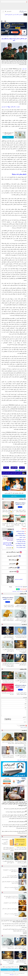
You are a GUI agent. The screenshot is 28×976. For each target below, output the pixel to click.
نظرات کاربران (14, 467)
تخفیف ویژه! (10, 969)
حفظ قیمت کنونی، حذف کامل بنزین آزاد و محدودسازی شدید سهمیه (13, 923)
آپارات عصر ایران (12, 571)
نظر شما (25, 697)
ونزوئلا (21, 591)
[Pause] (3, 489)
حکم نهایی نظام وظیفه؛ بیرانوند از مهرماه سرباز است (15, 811)
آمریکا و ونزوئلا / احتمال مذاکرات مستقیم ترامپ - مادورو (20, 535)
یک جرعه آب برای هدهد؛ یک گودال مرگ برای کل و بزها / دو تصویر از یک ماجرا (8, 539)
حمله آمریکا (14, 591)
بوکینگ (22, 727)
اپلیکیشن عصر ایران (18, 579)
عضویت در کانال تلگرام (15, 107)
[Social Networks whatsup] (19, 470)
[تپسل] (2, 476)
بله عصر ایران (4, 107)
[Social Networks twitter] (18, 470)
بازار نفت (18, 591)
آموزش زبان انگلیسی (13, 567)
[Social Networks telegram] (16, 470)
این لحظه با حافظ (12, 560)
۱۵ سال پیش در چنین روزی (12, 556)
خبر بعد (21, 467)
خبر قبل (6, 467)
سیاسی (22, 36)
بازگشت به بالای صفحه (21, 760)
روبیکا (9, 107)
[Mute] (5, 489)
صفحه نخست (25, 36)
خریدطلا (8, 137)
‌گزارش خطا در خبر (23, 589)
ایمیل (25, 703)
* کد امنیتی (24, 717)
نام (25, 699)
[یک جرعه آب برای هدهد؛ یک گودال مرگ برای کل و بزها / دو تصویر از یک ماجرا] (8, 534)
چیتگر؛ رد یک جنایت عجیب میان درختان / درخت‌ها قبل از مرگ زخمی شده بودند (8, 544)
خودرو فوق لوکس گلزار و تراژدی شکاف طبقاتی (16, 821)
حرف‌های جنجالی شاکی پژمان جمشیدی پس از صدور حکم (14, 808)
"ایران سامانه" (12, 974)
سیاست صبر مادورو (20, 531)
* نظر (25, 707)
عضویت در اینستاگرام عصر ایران (12, 552)
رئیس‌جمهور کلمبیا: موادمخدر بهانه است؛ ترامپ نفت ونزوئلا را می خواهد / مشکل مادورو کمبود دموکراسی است (20, 543)
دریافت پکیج (14, 496)
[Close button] (27, 964)
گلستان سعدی (12, 564)
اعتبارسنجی (25, 727)
